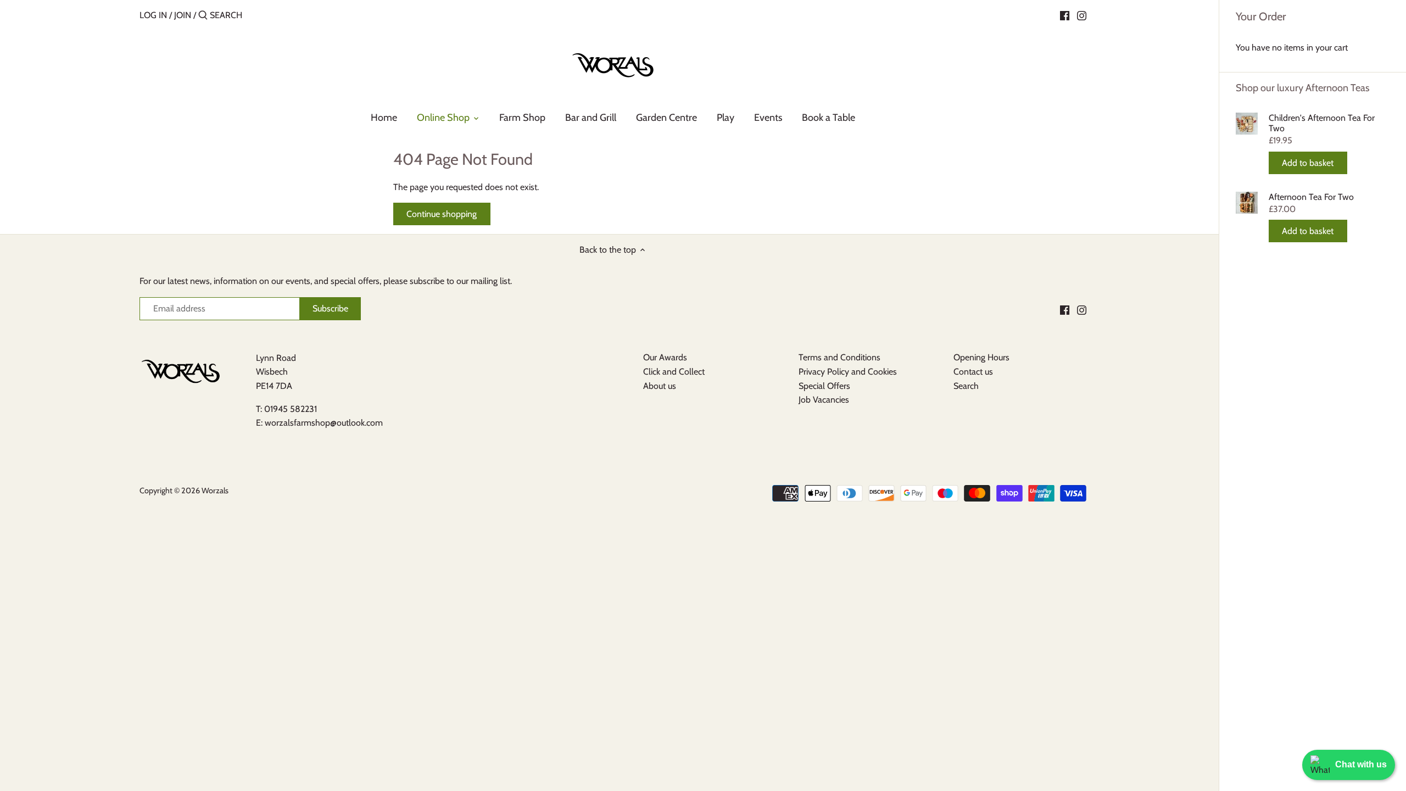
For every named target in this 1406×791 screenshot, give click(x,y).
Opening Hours (981, 357)
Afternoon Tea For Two (1311, 197)
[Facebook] (1064, 14)
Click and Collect (674, 371)
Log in (153, 15)
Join (182, 15)
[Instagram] (1081, 14)
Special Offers (824, 386)
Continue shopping (441, 214)
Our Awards (665, 357)
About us (659, 386)
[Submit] (203, 16)
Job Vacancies (824, 399)
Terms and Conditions (839, 357)
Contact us (973, 371)
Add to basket (1308, 163)
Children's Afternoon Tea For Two (1322, 123)
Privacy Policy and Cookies (848, 371)
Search (966, 386)
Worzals (215, 490)
